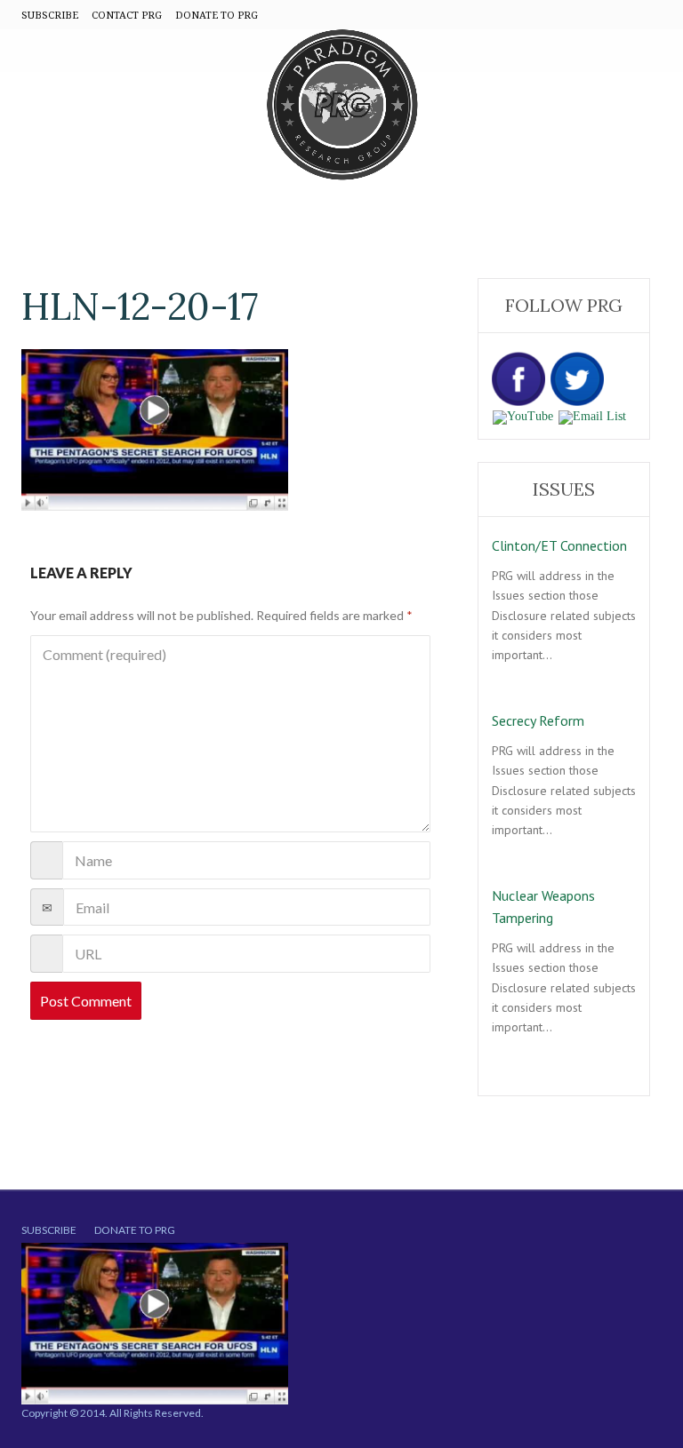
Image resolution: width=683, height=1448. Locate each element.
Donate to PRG (134, 1230)
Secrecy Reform (538, 720)
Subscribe (48, 1230)
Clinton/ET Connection (559, 545)
